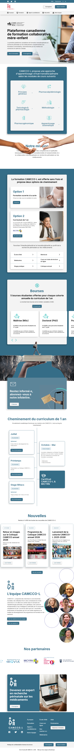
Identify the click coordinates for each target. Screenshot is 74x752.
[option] (65, 1)
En (65, 1)
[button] (10, 13)
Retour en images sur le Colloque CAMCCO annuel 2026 (11, 536)
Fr (63, 1)
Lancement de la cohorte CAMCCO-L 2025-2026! (61, 534)
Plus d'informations (17, 450)
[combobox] (63, 1)
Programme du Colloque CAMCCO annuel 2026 (37, 534)
